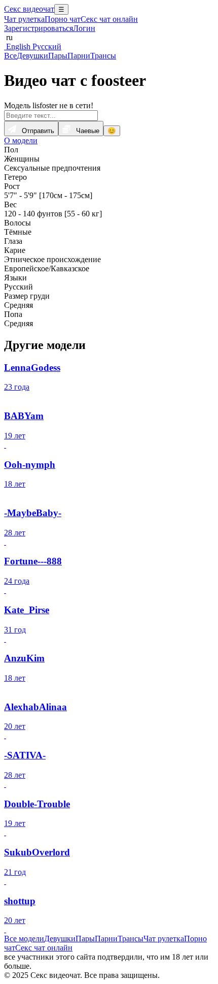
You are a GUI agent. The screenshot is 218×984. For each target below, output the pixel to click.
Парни (78, 55)
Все (10, 55)
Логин (84, 28)
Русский (45, 46)
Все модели (24, 938)
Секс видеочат (29, 9)
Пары (57, 55)
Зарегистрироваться (38, 28)
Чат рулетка (24, 19)
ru (8, 37)
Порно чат (63, 19)
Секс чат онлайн (109, 19)
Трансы (103, 55)
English (17, 46)
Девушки (32, 55)
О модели (21, 140)
